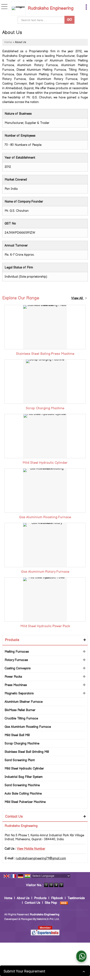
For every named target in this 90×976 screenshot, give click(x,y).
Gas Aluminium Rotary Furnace (45, 572)
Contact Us (32, 903)
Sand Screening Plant (20, 760)
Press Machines (16, 685)
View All (77, 298)
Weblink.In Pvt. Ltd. (48, 919)
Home (8, 42)
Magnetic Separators (19, 693)
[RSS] (64, 903)
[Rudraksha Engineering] (19, 8)
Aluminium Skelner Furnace (24, 702)
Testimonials (76, 898)
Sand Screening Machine (22, 785)
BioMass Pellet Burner (20, 710)
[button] (31, 849)
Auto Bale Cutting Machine (23, 793)
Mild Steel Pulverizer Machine (25, 802)
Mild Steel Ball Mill (17, 735)
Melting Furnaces (17, 652)
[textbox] (42, 20)
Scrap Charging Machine (45, 408)
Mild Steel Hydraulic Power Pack (45, 626)
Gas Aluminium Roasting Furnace (45, 517)
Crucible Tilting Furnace (21, 718)
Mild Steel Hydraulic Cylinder (45, 463)
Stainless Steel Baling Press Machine (45, 354)
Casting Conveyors (18, 668)
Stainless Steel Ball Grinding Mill (27, 752)
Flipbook (57, 898)
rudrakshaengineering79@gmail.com (41, 858)
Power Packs (13, 677)
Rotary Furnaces (16, 660)
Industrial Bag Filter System (24, 777)
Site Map (51, 903)
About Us (23, 898)
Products (12, 640)
